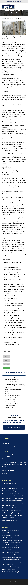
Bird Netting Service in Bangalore (12, 272)
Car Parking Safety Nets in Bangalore (13, 298)
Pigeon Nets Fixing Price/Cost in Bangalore (15, 284)
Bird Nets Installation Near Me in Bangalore (15, 274)
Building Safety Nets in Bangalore (12, 296)
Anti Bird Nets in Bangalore (11, 267)
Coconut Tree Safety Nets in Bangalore (14, 303)
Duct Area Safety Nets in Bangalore (13, 305)
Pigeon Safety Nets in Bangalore (12, 282)
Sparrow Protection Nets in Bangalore (14, 277)
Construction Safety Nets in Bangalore (14, 310)
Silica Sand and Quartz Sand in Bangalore (14, 339)
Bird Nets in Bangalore (9, 265)
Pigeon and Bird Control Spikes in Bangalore (15, 279)
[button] (25, 6)
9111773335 (6, 444)
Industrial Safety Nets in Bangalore (13, 308)
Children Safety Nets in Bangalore (12, 300)
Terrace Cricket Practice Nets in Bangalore (15, 327)
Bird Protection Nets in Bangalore (12, 269)
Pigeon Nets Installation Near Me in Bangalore (13, 292)
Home (3, 18)
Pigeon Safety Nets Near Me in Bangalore (14, 289)
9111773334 (6, 442)
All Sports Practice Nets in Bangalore (13, 322)
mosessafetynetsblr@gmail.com (11, 446)
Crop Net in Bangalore (9, 330)
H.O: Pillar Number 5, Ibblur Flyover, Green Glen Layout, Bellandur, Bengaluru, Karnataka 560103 (14, 464)
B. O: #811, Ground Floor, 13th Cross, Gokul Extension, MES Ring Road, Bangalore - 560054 (13, 457)
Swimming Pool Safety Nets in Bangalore (14, 320)
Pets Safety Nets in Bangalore (11, 315)
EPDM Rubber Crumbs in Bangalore (13, 337)
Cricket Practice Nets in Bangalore (12, 325)
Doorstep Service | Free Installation (14, 1)
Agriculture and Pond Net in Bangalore (14, 332)
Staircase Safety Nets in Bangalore (13, 318)
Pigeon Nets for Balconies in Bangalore (14, 286)
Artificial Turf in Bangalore (10, 342)
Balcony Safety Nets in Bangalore (12, 262)
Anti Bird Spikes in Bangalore (11, 344)
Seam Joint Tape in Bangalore (11, 335)
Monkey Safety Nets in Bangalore (12, 313)
